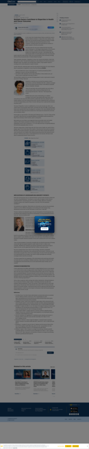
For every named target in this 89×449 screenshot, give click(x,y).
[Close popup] (53, 217)
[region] (44, 446)
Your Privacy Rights (61, 446)
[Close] (87, 446)
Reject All (68, 446)
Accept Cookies (75, 446)
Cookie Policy (15, 447)
